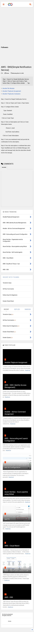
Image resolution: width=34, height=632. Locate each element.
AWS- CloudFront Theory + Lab (16, 571)
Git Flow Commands (8, 289)
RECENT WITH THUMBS (11, 277)
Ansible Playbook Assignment (12, 91)
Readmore (27, 370)
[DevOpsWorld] (10, 5)
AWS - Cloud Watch (12, 546)
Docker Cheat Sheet (8, 301)
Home (9, 621)
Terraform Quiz (7, 283)
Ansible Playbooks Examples (11, 94)
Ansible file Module (8, 88)
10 (5, 594)
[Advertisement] (17, 27)
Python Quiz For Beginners (10, 295)
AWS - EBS (9, 597)
